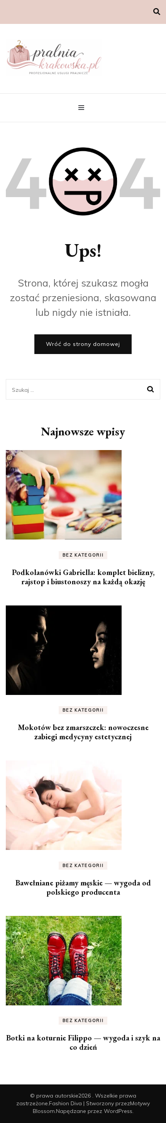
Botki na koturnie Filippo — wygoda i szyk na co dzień (83, 1042)
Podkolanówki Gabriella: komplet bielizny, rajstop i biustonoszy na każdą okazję (83, 577)
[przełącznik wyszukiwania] (156, 11)
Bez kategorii (83, 555)
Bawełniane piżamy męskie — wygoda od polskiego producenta (83, 887)
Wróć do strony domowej (83, 344)
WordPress (118, 1111)
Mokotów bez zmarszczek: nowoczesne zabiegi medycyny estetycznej (83, 732)
